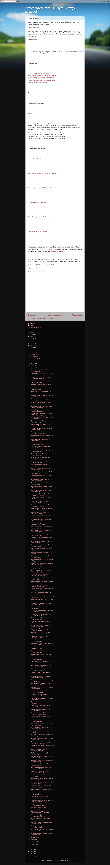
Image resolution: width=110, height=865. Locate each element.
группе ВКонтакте (57, 251)
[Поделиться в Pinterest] (53, 264)
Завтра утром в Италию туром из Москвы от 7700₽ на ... (40, 637)
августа (33, 361)
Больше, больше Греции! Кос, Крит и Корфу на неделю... (41, 790)
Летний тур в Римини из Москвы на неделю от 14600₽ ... (41, 768)
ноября (33, 354)
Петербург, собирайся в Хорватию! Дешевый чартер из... (40, 626)
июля (33, 363)
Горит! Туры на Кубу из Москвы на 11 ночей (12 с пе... (41, 662)
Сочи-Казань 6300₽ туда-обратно (38, 82)
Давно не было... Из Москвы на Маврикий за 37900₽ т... (39, 454)
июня (33, 365)
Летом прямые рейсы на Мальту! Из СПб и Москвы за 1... (41, 666)
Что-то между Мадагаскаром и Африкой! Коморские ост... (39, 523)
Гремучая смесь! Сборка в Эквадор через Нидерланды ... (41, 691)
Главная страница (55, 315)
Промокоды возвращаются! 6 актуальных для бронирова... (39, 808)
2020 (31, 347)
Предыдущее (77, 315)
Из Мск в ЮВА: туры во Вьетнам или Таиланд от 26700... (41, 520)
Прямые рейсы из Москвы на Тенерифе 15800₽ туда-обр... (42, 564)
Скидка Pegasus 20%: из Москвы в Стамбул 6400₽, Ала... (40, 804)
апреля (33, 837)
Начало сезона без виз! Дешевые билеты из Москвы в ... (40, 669)
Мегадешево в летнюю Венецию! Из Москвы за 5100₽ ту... (41, 534)
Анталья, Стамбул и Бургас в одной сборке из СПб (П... (41, 491)
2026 (31, 334)
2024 (31, 338)
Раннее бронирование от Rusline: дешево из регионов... (40, 501)
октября (33, 356)
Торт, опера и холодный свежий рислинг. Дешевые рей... (40, 381)
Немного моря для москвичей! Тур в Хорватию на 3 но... (41, 440)
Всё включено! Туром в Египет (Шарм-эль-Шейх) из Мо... (42, 480)
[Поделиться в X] (50, 264)
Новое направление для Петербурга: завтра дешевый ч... (41, 388)
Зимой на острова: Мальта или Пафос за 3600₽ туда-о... (41, 469)
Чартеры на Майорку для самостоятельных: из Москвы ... (40, 812)
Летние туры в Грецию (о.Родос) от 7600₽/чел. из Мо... (41, 531)
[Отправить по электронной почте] (47, 264)
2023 (31, 341)
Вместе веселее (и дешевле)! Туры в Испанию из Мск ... (41, 834)
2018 (31, 847)
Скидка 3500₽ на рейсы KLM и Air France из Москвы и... (40, 622)
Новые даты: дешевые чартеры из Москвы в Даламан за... (40, 432)
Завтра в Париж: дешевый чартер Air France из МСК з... (41, 385)
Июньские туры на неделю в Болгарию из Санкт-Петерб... (42, 509)
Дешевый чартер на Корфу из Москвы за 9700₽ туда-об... (41, 421)
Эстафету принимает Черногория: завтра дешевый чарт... (40, 585)
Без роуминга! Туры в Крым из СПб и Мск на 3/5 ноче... (41, 542)
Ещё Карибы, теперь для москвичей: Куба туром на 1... (41, 717)
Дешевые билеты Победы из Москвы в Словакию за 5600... (42, 761)
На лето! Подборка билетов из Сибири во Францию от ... (42, 782)
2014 (31, 856)
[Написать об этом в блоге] (48, 264)
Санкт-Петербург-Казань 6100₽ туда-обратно (41, 80)
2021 (31, 345)
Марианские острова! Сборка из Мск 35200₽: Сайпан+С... (41, 604)
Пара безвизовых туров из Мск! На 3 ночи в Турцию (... (41, 709)
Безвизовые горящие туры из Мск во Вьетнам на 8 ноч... (41, 658)
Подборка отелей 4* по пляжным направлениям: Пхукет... (40, 771)
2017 (31, 849)
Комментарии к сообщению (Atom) (47, 318)
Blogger (66, 860)
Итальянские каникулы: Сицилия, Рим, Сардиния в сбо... (42, 450)
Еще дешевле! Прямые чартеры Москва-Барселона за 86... (40, 465)
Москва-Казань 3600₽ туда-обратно (38, 73)
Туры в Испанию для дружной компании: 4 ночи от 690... (39, 797)
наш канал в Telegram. (46, 249)
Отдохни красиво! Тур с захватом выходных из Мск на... (40, 618)
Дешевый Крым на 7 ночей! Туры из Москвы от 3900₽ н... (41, 512)
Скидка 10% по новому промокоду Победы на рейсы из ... (40, 377)
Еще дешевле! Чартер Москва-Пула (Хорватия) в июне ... (41, 494)
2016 (31, 851)
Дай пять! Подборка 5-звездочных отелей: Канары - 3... (40, 461)
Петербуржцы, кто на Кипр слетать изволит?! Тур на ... (40, 647)
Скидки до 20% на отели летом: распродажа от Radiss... (40, 695)
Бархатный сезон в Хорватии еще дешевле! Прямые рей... (40, 425)
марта (33, 839)
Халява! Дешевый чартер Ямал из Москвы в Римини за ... (40, 673)
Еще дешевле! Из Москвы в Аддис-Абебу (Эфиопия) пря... (41, 629)
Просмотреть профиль (34, 327)
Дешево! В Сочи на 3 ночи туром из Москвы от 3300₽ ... (41, 392)
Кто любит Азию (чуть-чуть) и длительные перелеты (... (39, 815)
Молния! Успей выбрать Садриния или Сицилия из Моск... (42, 436)
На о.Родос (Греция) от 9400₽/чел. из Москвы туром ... (41, 735)
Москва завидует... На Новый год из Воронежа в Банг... (41, 793)
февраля (34, 842)
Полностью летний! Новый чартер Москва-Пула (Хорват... (40, 742)
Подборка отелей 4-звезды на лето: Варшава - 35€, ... (41, 593)
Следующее (32, 315)
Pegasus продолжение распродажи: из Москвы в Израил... (42, 801)
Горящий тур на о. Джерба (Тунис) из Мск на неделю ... (41, 728)
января (33, 844)
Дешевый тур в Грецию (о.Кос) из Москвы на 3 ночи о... (40, 633)
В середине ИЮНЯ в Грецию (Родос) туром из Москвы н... (41, 407)
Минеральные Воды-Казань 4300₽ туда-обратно (42, 75)
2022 (31, 343)
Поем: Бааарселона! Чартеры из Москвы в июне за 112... (40, 713)
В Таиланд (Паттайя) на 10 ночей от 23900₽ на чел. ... (41, 458)
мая (32, 367)
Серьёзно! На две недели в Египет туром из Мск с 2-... (40, 706)
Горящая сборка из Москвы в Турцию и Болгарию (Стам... (42, 699)
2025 (31, 336)
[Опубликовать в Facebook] (52, 264)
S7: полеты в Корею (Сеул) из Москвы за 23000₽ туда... (41, 786)
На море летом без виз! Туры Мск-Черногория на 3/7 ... (40, 505)
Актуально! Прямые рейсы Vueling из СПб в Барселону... (41, 414)
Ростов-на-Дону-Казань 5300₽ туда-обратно (41, 77)
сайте (40, 127)
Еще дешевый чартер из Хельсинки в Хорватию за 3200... (41, 684)
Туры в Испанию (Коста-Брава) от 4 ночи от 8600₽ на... (41, 615)
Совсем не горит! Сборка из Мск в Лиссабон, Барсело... (40, 443)
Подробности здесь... (34, 27)
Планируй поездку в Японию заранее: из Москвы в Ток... (41, 823)
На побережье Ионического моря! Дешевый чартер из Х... (40, 819)
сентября (34, 358)
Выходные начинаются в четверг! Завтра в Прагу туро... (40, 571)
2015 (31, 853)
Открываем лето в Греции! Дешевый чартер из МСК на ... (41, 370)
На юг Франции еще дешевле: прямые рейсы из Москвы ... (42, 826)
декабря (33, 352)
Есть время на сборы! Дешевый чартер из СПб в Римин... (42, 640)
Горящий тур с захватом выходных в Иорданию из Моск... (41, 410)
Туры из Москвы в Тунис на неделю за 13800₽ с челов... (41, 498)
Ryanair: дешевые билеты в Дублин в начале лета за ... (41, 651)
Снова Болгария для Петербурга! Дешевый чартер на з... (40, 750)
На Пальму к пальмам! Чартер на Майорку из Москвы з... (40, 677)
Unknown (32, 325)
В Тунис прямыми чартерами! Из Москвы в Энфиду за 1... (40, 574)
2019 (31, 350)
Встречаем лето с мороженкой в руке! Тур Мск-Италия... (41, 549)
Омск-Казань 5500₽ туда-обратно (38, 79)
